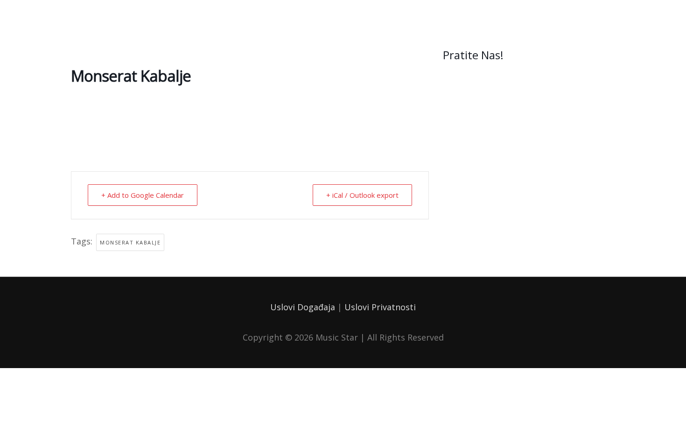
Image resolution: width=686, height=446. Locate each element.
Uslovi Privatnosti (380, 307)
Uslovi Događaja (302, 307)
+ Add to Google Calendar (142, 195)
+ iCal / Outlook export (362, 195)
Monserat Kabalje (130, 242)
